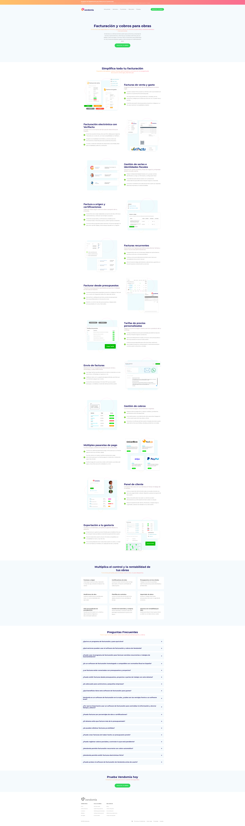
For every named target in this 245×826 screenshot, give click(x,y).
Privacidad (155, 821)
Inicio (82, 806)
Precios (138, 9)
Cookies (161, 821)
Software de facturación (99, 813)
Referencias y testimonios (112, 813)
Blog (108, 806)
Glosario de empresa (111, 815)
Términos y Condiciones (139, 821)
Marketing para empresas (99, 810)
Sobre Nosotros (84, 808)
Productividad (97, 815)
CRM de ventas (97, 806)
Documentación (110, 810)
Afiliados (83, 813)
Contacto (83, 810)
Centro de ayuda (110, 808)
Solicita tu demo (157, 9)
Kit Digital (83, 815)
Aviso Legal (149, 821)
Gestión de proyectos (98, 808)
